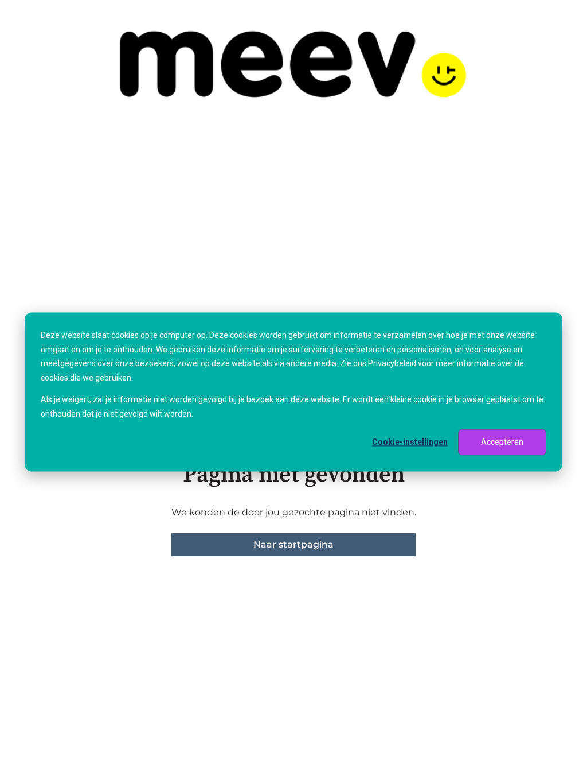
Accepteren (502, 442)
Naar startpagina (293, 544)
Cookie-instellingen (410, 442)
